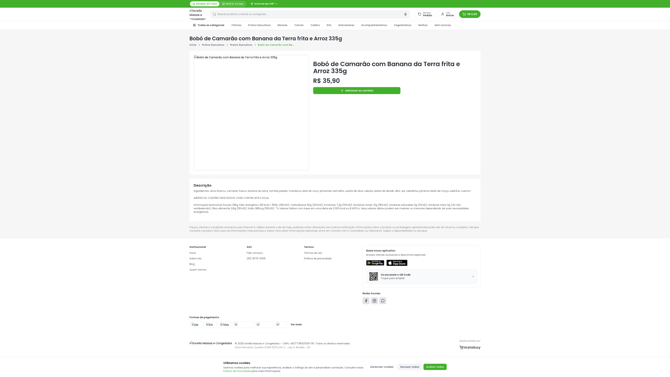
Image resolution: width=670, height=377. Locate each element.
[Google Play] (375, 262)
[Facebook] (366, 302)
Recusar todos (409, 367)
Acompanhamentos (374, 25)
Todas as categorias (211, 25)
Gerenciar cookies (381, 367)
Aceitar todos (435, 367)
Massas (282, 25)
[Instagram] (374, 302)
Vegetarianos (402, 25)
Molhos (423, 25)
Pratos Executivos (259, 25)
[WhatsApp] (382, 302)
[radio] (204, 3)
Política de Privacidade (237, 371)
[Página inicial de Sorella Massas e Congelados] (197, 14)
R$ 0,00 (472, 14)
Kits (329, 25)
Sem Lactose (443, 25)
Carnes (299, 25)
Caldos (315, 25)
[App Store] (397, 262)
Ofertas (236, 25)
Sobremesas (346, 25)
